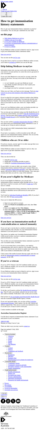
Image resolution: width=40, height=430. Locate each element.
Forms (10, 339)
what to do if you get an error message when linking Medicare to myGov (19, 92)
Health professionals (10, 370)
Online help (13, 11)
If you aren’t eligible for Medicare (14, 41)
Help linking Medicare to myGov (14, 38)
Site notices (7, 385)
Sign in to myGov (6, 54)
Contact (7, 346)
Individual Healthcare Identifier (19, 195)
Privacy (6, 383)
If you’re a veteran (9, 46)
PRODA (10, 356)
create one (30, 184)
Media (10, 342)
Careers (10, 337)
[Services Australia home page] (4, 8)
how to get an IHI (17, 197)
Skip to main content (7, 1)
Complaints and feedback (15, 351)
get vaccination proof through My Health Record (25, 297)
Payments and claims (14, 375)
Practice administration (14, 377)
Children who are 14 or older (12, 40)
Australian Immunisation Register (23, 122)
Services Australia (10, 334)
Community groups (10, 361)
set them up (12, 62)
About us (11, 336)
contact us (27, 326)
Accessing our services (11, 390)
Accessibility (8, 386)
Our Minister (12, 344)
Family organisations (14, 368)
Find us (10, 349)
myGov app (16, 57)
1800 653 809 (5, 321)
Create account (5, 11)
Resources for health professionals (18, 380)
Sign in (5, 9)
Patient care (11, 373)
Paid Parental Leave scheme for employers (20, 360)
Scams (10, 341)
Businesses (8, 353)
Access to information (10, 388)
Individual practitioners (15, 378)
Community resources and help (17, 365)
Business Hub (12, 358)
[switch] (6, 14)
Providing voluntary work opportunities (19, 366)
